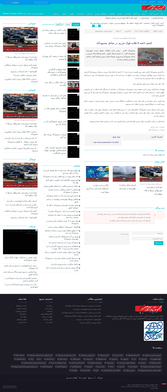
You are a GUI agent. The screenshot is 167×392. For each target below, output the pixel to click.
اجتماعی (127, 14)
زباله (32, 359)
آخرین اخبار (154, 14)
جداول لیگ (23, 314)
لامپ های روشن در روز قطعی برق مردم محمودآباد (60, 176)
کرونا (96, 370)
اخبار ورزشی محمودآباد (87, 355)
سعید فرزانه (110, 363)
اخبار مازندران (118, 355)
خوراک (100, 378)
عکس (72, 14)
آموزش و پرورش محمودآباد (153, 355)
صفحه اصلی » (144, 18)
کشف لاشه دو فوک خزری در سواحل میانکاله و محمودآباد (21, 66)
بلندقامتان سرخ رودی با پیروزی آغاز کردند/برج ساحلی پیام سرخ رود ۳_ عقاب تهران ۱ (62, 247)
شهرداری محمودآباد (95, 363)
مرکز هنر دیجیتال (144, 388)
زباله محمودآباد (20, 359)
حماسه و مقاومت (20, 311)
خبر (134, 359)
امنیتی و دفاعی (21, 308)
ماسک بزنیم (101, 366)
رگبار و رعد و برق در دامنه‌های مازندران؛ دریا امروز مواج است (97, 188)
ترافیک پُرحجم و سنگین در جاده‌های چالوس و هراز (61, 186)
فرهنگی (32, 159)
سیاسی (120, 14)
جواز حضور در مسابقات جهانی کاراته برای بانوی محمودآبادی (21, 258)
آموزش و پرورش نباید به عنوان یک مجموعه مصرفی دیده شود (63, 216)
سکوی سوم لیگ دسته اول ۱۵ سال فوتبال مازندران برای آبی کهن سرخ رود (60, 171)
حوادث (111, 23)
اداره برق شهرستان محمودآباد (66, 355)
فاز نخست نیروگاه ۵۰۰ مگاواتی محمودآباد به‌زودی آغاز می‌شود (22, 143)
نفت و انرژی (22, 322)
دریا (40, 359)
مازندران (121, 366)
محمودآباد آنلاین (62, 366)
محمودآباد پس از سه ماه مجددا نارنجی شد (63, 243)
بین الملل (136, 14)
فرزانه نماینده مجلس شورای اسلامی (34, 363)
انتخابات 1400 (20, 355)
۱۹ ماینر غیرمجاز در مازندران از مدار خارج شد (21, 138)
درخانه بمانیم (63, 359)
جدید (68, 24)
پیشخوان (160, 2)
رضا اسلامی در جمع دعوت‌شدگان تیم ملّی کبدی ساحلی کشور (20, 273)
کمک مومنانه (86, 370)
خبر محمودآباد (102, 359)
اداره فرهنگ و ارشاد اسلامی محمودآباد (40, 355)
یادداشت (89, 14)
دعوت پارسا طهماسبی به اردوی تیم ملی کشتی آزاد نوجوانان (21, 267)
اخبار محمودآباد (104, 355)
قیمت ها (82, 378)
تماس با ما (142, 2)
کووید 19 (74, 370)
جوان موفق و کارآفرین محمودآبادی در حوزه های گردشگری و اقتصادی (56, 72)
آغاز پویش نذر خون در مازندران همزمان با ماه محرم (62, 269)
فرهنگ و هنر (133, 366)
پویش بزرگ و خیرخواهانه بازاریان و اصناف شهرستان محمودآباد (63, 238)
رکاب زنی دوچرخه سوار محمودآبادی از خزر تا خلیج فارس (21, 285)
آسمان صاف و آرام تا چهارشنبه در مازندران (21, 201)
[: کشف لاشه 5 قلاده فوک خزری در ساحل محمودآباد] (86, 26)
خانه (162, 14)
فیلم (64, 14)
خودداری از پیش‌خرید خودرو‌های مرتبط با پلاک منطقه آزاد (153, 190)
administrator (99, 31)
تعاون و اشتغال (21, 319)
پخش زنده (49, 322)
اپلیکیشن (152, 2)
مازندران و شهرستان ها (99, 23)
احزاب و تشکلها (21, 306)
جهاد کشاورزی (156, 359)
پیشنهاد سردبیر (120, 23)
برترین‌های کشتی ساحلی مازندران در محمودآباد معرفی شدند (61, 259)
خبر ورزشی (88, 359)
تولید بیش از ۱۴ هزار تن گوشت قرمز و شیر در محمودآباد (62, 222)
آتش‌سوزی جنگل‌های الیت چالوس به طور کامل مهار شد (62, 181)
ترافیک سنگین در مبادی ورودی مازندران (64, 264)
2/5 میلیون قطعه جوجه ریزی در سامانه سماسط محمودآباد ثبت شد (61, 232)
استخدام (49, 311)
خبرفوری (125, 359)
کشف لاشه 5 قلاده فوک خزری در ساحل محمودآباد (124, 43)
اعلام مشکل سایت (46, 314)
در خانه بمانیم (50, 359)
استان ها (81, 14)
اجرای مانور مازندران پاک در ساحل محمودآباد (62, 196)
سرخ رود (142, 363)
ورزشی (32, 226)
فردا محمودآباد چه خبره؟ (58, 363)
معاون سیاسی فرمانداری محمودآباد (150, 370)
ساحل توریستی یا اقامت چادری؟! (25, 75)
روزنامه (56, 14)
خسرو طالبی (76, 359)
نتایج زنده (23, 317)
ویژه (153, 25)
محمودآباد (160, 25)
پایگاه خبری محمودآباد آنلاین (111, 370)
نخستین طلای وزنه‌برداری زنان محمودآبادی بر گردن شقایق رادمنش (21, 279)
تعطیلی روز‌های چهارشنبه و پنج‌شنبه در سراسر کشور (62, 200)
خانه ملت (144, 359)
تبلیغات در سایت (47, 317)
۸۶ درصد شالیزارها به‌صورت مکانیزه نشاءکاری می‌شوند (21, 149)
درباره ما (49, 306)
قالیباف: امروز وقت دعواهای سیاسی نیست (63, 227)
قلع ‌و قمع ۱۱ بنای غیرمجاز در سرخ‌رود (24, 71)
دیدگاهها (59, 24)
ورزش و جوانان (129, 370)
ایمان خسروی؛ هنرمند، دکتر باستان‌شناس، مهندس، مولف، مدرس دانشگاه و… (55, 150)
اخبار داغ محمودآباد (133, 355)
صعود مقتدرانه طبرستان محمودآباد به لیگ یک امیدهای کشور (62, 206)
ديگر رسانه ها (48, 319)
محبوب (76, 24)
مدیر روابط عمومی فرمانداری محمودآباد (25, 366)
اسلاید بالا (130, 23)
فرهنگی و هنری (101, 14)
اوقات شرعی (71, 378)
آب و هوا (91, 378)
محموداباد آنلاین (47, 366)
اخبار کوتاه (138, 23)
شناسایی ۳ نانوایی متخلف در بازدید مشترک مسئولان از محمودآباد (63, 191)
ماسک (112, 366)
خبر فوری (114, 359)
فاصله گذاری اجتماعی (77, 363)
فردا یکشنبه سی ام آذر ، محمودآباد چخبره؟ (63, 211)
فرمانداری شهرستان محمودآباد (151, 366)
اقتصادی (112, 14)
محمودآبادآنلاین (76, 366)
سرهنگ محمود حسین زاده (127, 363)
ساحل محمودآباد (156, 363)
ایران (144, 14)
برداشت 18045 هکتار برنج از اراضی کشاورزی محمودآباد (21, 80)
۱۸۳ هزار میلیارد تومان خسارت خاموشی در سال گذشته (61, 253)
